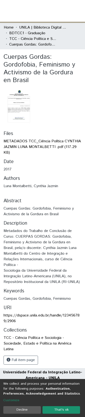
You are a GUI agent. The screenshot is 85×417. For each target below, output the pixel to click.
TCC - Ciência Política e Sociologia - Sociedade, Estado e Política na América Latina (32, 39)
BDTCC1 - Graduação (27, 33)
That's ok (61, 409)
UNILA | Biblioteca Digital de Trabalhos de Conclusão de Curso (42, 27)
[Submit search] (47, 11)
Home (9, 27)
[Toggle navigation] (78, 11)
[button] (54, 11)
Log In (63, 10)
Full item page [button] (22, 360)
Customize (11, 400)
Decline (22, 409)
